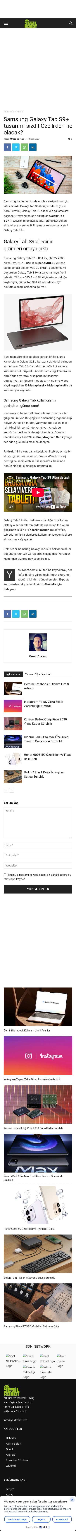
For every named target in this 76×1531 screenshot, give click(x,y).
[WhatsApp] (24, 147)
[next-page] (12, 790)
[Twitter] (16, 147)
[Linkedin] (33, 147)
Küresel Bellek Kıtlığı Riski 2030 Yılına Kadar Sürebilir (33, 1128)
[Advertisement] (38, 70)
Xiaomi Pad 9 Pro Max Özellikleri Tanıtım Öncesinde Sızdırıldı (33, 1178)
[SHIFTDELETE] (13, 1366)
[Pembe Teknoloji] (30, 1377)
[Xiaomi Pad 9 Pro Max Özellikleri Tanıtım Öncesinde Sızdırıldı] (13, 741)
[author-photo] (38, 651)
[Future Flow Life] (47, 1377)
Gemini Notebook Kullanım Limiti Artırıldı (27, 1030)
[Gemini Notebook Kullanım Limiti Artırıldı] (13, 688)
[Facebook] (7, 147)
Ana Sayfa (9, 111)
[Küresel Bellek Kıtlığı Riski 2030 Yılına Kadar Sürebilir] (13, 723)
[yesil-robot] (21, 1390)
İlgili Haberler (13, 674)
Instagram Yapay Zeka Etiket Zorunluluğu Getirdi (32, 1079)
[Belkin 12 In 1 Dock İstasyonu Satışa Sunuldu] (13, 776)
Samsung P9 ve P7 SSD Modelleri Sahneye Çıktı (31, 1326)
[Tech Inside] (64, 1366)
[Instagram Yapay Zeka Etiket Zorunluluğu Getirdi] (13, 706)
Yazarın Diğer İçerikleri (38, 674)
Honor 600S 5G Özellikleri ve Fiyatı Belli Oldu (29, 1228)
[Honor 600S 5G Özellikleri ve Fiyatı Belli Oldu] (13, 759)
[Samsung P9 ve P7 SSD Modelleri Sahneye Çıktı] (38, 1303)
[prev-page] (6, 790)
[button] (6, 23)
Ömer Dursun (17, 138)
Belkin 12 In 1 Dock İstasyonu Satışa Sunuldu (29, 1277)
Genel (20, 111)
